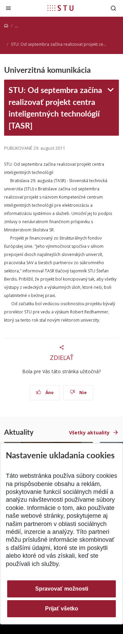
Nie (82, 392)
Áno (49, 392)
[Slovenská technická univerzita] (60, 8)
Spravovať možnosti (61, 589)
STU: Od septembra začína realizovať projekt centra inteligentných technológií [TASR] (55, 107)
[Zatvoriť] (8, 8)
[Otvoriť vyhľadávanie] (113, 8)
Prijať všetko (61, 608)
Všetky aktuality (89, 432)
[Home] (6, 26)
